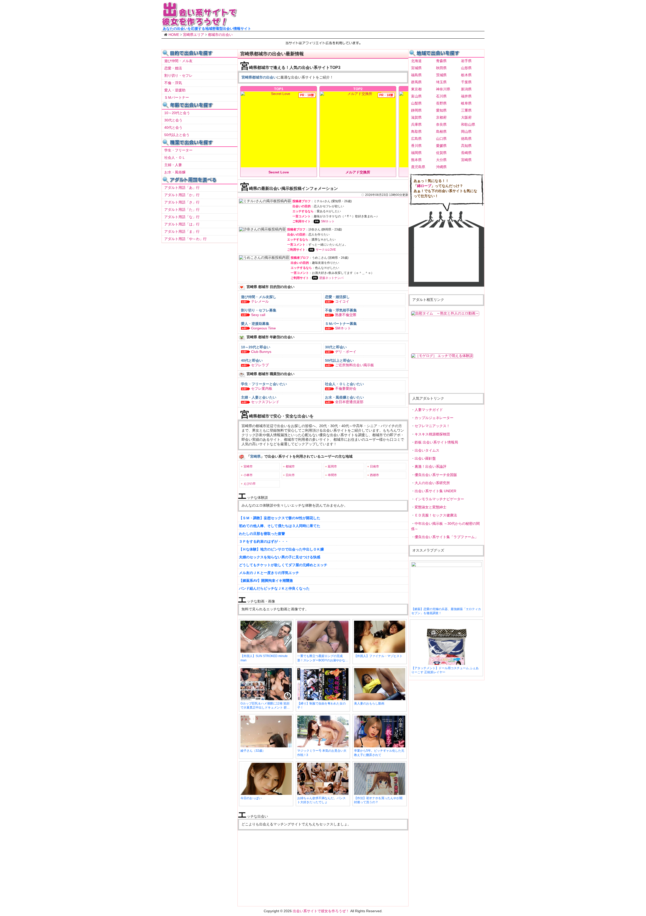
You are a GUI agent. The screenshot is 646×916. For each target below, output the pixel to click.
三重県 (466, 110)
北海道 (416, 61)
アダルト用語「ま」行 (182, 231)
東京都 (416, 89)
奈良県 (441, 124)
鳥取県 (416, 131)
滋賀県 (416, 117)
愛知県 (441, 110)
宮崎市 (248, 466)
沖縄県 (441, 167)
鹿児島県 (418, 167)
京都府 (441, 117)
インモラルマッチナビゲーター (439, 499)
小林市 (248, 475)
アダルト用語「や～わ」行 (185, 239)
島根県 (441, 131)
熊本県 (416, 160)
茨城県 (441, 75)
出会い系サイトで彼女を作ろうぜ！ (321, 911)
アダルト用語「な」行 (182, 217)
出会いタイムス (427, 450)
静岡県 (416, 110)
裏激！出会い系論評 (430, 466)
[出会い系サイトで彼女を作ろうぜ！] (199, 24)
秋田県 (441, 68)
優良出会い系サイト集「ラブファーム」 (446, 537)
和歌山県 (468, 124)
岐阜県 (466, 103)
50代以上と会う (177, 135)
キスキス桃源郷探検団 (432, 434)
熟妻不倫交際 (345, 315)
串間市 (332, 475)
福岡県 (416, 153)
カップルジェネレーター (434, 418)
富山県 (416, 96)
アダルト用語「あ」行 (182, 188)
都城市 (290, 466)
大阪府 (466, 117)
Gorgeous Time (263, 328)
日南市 (374, 466)
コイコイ (342, 301)
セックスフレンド (265, 402)
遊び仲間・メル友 (178, 61)
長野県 (441, 103)
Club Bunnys (261, 352)
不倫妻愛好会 (345, 388)
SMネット (328, 221)
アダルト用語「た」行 (182, 209)
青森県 (441, 61)
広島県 (416, 139)
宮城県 (416, 68)
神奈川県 (443, 89)
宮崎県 (466, 160)
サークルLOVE (326, 249)
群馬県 (416, 82)
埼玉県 (441, 82)
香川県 (416, 146)
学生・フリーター (178, 150)
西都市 (374, 475)
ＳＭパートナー (176, 97)
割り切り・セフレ (178, 75)
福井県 (466, 96)
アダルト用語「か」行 (182, 195)
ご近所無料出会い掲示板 (354, 365)
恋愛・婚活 (173, 68)
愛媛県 (441, 146)
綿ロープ (424, 186)
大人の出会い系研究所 (432, 483)
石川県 (441, 96)
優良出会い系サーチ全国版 (436, 475)
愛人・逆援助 (174, 90)
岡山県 (466, 131)
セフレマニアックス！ (432, 426)
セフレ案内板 (261, 388)
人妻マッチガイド (429, 410)
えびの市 (250, 483)
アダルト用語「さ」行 (182, 202)
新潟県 (466, 89)
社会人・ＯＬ (174, 157)
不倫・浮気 (173, 83)
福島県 (416, 75)
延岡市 (332, 466)
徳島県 (466, 139)
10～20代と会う (177, 113)
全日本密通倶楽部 (349, 402)
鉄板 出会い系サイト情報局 (436, 442)
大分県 (441, 160)
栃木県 (466, 75)
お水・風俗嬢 (174, 172)
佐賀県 (441, 153)
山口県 (441, 139)
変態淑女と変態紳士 (430, 507)
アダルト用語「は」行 (182, 224)
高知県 (466, 146)
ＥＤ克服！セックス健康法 (436, 515)
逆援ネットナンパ (331, 278)
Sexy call (258, 315)
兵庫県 (416, 124)
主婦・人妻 (173, 165)
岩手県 (466, 61)
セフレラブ (260, 365)
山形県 (466, 68)
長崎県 (466, 153)
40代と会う (173, 127)
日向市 (290, 475)
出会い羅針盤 (425, 458)
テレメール (260, 301)
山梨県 (416, 103)
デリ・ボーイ (345, 352)
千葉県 (466, 82)
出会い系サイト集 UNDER (435, 491)
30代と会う (173, 120)
